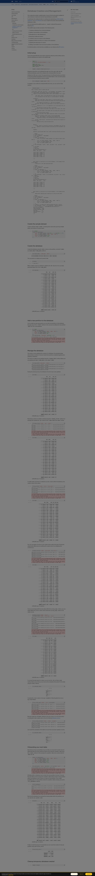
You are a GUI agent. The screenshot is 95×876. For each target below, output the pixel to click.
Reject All (81, 874)
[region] (47, 874)
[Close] (93, 874)
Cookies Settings (74, 874)
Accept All (89, 874)
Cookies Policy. (10, 874)
